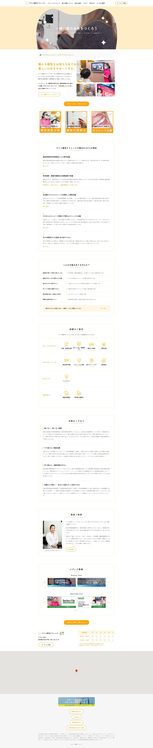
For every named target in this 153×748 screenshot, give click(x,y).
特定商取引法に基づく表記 (76, 727)
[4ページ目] (77, 589)
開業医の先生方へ (76, 711)
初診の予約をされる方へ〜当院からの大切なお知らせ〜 (58, 54)
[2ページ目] (75, 589)
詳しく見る (45, 166)
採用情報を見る (76, 722)
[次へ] (108, 582)
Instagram (76, 717)
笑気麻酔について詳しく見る (50, 184)
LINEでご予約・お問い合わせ (76, 104)
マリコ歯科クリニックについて (49, 94)
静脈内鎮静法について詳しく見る (69, 184)
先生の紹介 (71, 549)
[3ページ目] (76, 589)
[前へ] (44, 582)
